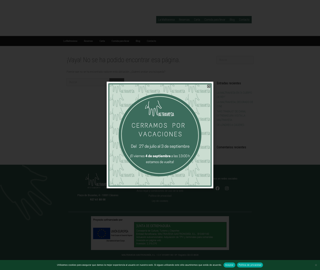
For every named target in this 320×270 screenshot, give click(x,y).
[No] (316, 265)
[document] (160, 135)
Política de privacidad (250, 265)
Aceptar (229, 265)
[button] (209, 86)
